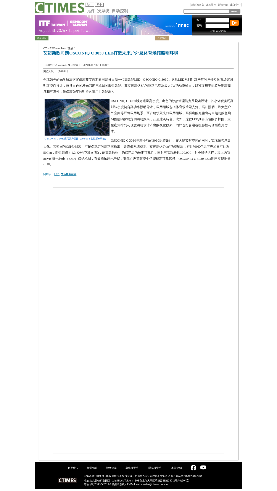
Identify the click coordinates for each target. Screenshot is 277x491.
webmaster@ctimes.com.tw (152, 484)
